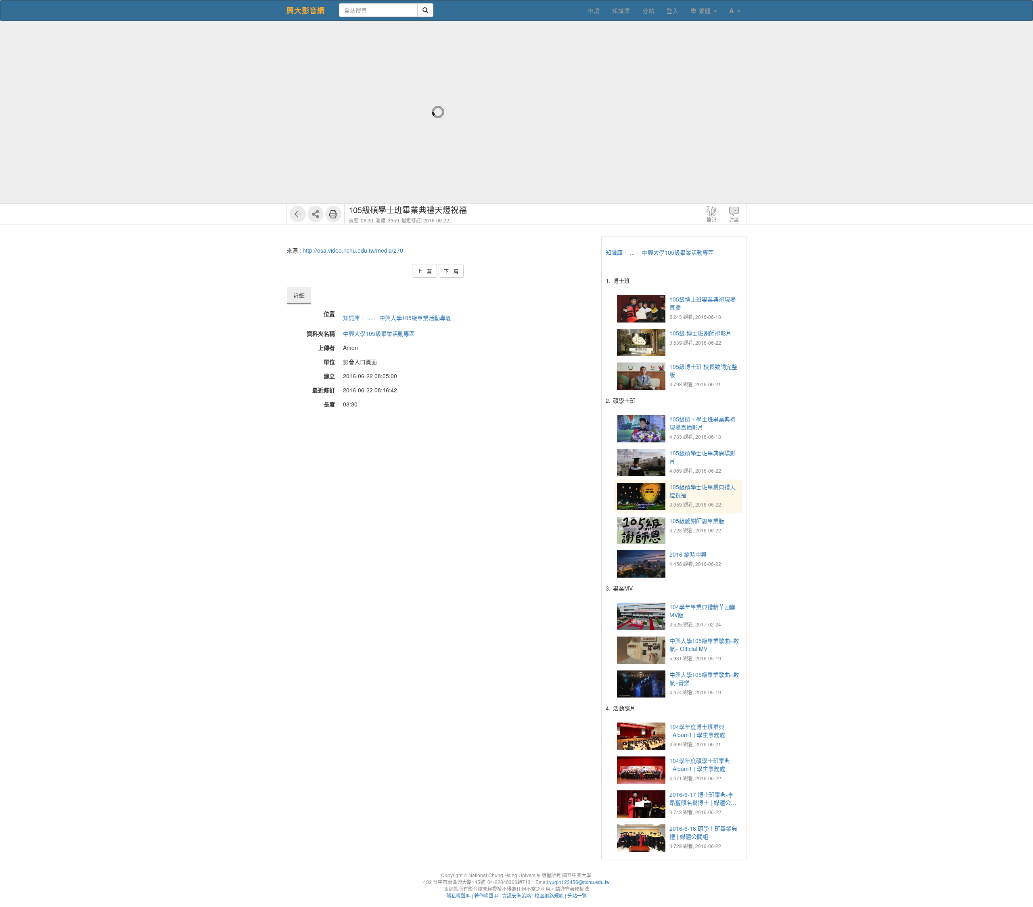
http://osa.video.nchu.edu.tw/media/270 (353, 250)
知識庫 (351, 318)
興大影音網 (305, 10)
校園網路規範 (549, 895)
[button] (735, 10)
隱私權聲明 (458, 895)
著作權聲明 (486, 895)
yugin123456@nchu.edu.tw (579, 881)
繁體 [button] (705, 10)
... (369, 318)
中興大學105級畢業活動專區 (415, 318)
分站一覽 (577, 895)
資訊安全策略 (516, 895)
